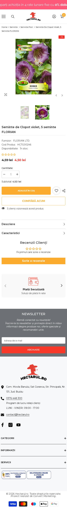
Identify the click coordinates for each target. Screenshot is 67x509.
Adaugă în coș (26, 190)
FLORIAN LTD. (21, 140)
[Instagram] (10, 425)
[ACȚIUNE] (62, 191)
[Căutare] (13, 17)
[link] (56, 191)
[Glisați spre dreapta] (61, 286)
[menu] (4, 16)
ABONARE (33, 349)
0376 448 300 (14, 398)
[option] (33, 67)
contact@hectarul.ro (17, 414)
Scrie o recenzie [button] (33, 260)
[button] (56, 95)
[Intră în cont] (54, 16)
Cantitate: (7, 168)
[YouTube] (18, 425)
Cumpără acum (33, 201)
